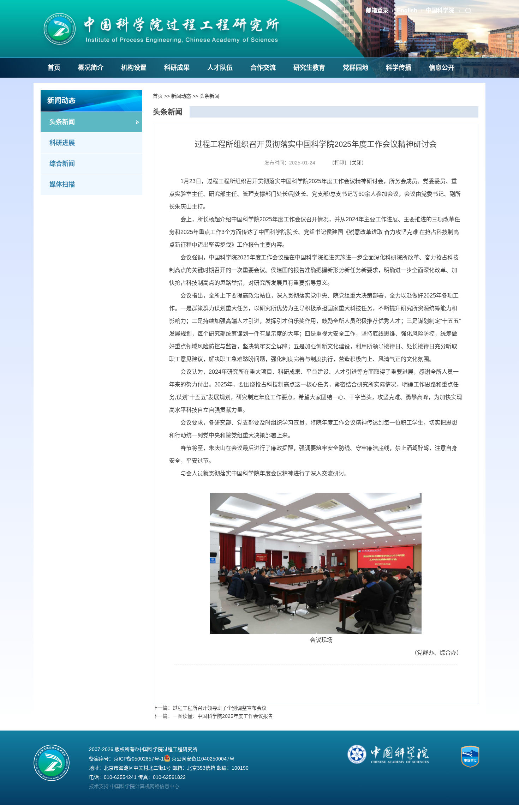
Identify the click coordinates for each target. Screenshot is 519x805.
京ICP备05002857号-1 (139, 759)
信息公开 (441, 67)
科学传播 (398, 67)
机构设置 (134, 67)
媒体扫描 (62, 184)
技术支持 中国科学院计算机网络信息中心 (134, 786)
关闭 (357, 163)
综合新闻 (62, 163)
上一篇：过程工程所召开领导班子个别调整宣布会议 (210, 708)
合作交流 (263, 67)
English (407, 10)
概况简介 (90, 67)
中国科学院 (440, 10)
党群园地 (355, 67)
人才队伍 (220, 67)
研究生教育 (309, 67)
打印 (339, 163)
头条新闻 (62, 122)
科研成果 (177, 67)
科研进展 (62, 142)
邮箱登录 (377, 10)
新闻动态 (181, 96)
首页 (54, 67)
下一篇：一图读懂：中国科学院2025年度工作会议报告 (213, 716)
